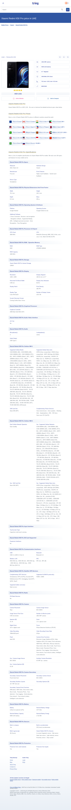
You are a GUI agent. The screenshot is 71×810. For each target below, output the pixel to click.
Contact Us (12, 766)
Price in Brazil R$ (20, 143)
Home (11, 760)
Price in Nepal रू (33, 127)
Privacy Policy (13, 769)
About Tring (13, 764)
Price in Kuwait (58, 121)
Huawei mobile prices (15, 779)
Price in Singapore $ (33, 132)
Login (23, 760)
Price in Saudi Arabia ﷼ (21, 132)
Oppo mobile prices (26, 779)
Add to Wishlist (19, 98)
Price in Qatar (59, 127)
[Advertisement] (35, 41)
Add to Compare (54, 98)
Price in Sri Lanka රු (47, 132)
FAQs (23, 762)
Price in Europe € (19, 121)
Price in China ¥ (59, 138)
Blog (11, 762)
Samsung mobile (36, 779)
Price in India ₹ (46, 121)
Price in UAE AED (60, 132)
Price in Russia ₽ (33, 143)
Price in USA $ (32, 138)
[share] (3, 3)
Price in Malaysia (20, 127)
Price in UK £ (18, 138)
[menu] (68, 3)
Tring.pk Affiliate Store (15, 787)
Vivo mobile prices (46, 779)
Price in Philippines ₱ (47, 127)
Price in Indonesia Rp (48, 138)
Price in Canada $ (32, 121)
